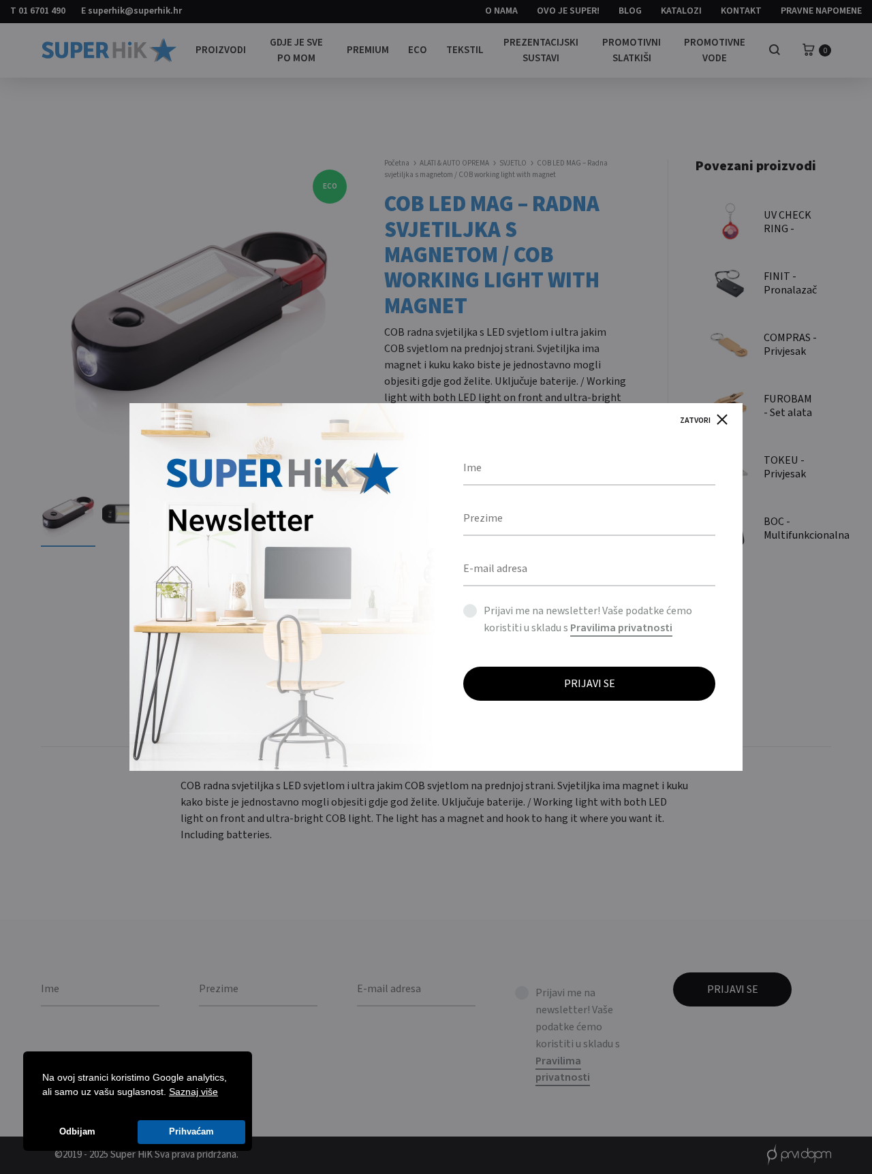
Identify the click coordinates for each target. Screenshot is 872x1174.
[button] (223, 1093)
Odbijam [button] (77, 1132)
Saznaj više (193, 1091)
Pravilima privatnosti (621, 627)
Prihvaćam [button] (191, 1132)
